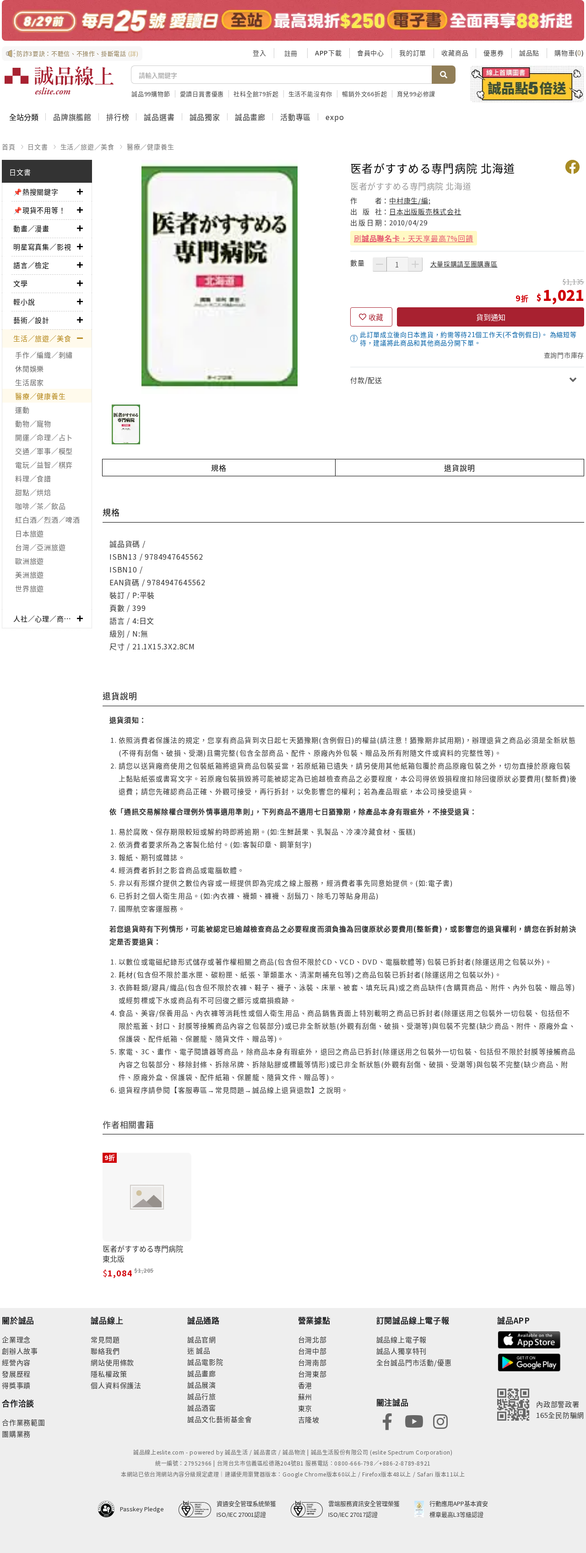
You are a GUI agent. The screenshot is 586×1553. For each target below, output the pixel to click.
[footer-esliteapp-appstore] (529, 1339)
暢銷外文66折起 (364, 93)
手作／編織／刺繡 (44, 355)
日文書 (37, 146)
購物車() (569, 52)
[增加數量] (415, 264)
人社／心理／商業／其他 (45, 618)
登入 (259, 52)
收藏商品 (454, 52)
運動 (22, 409)
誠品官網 (201, 1339)
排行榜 (117, 116)
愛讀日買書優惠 (202, 93)
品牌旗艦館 (72, 116)
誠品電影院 (205, 1362)
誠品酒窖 (201, 1407)
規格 (219, 467)
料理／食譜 (33, 478)
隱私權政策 (109, 1374)
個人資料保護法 (116, 1385)
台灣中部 (312, 1351)
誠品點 (529, 52)
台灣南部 (312, 1362)
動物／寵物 (33, 423)
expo (335, 116)
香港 (305, 1385)
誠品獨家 (205, 116)
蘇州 (305, 1396)
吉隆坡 (309, 1419)
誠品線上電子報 (401, 1339)
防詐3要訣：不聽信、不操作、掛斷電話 (77, 53)
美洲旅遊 (29, 574)
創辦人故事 (20, 1351)
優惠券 (493, 52)
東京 (305, 1408)
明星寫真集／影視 (42, 246)
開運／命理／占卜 (44, 437)
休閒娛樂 (29, 368)
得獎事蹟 (16, 1385)
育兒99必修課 (416, 93)
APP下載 (328, 52)
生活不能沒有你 (310, 93)
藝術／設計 (31, 320)
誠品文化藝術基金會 (219, 1419)
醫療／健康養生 (150, 146)
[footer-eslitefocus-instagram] (440, 1420)
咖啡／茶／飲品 (40, 506)
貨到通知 (490, 316)
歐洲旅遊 (29, 561)
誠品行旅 (201, 1396)
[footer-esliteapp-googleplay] (529, 1361)
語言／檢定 (31, 265)
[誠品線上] (59, 80)
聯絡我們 (105, 1351)
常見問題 (105, 1339)
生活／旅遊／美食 (87, 146)
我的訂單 (412, 52)
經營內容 (16, 1362)
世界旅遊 (29, 588)
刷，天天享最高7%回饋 (413, 238)
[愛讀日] (293, 20)
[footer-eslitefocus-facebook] (387, 1420)
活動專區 (295, 116)
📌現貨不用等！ (39, 210)
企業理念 (16, 1339)
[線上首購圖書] (527, 83)
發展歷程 (16, 1374)
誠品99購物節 (150, 93)
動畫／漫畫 (31, 228)
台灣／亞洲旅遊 (40, 547)
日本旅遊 (29, 533)
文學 (20, 283)
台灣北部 (312, 1339)
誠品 (203, 1350)
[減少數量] (379, 264)
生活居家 (29, 382)
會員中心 (370, 52)
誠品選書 (159, 116)
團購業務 (16, 1434)
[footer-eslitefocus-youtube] (414, 1420)
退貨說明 (459, 467)
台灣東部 (312, 1374)
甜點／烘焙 (33, 492)
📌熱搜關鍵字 (36, 191)
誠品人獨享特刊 (401, 1351)
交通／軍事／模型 (44, 451)
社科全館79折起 (255, 93)
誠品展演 (201, 1385)
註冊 (290, 53)
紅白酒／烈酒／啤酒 (47, 519)
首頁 (9, 146)
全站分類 (23, 116)
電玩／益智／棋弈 (44, 464)
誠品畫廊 (250, 116)
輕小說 (24, 301)
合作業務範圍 (23, 1422)
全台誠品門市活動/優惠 (414, 1362)
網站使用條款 (112, 1362)
